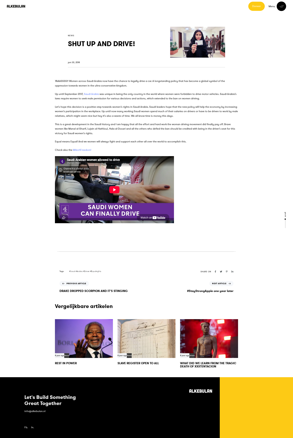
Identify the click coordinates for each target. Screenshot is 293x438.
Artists (192, 355)
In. (32, 427)
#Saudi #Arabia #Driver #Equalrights (85, 271)
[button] (277, 6)
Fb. (26, 427)
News (71, 35)
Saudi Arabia (91, 94)
